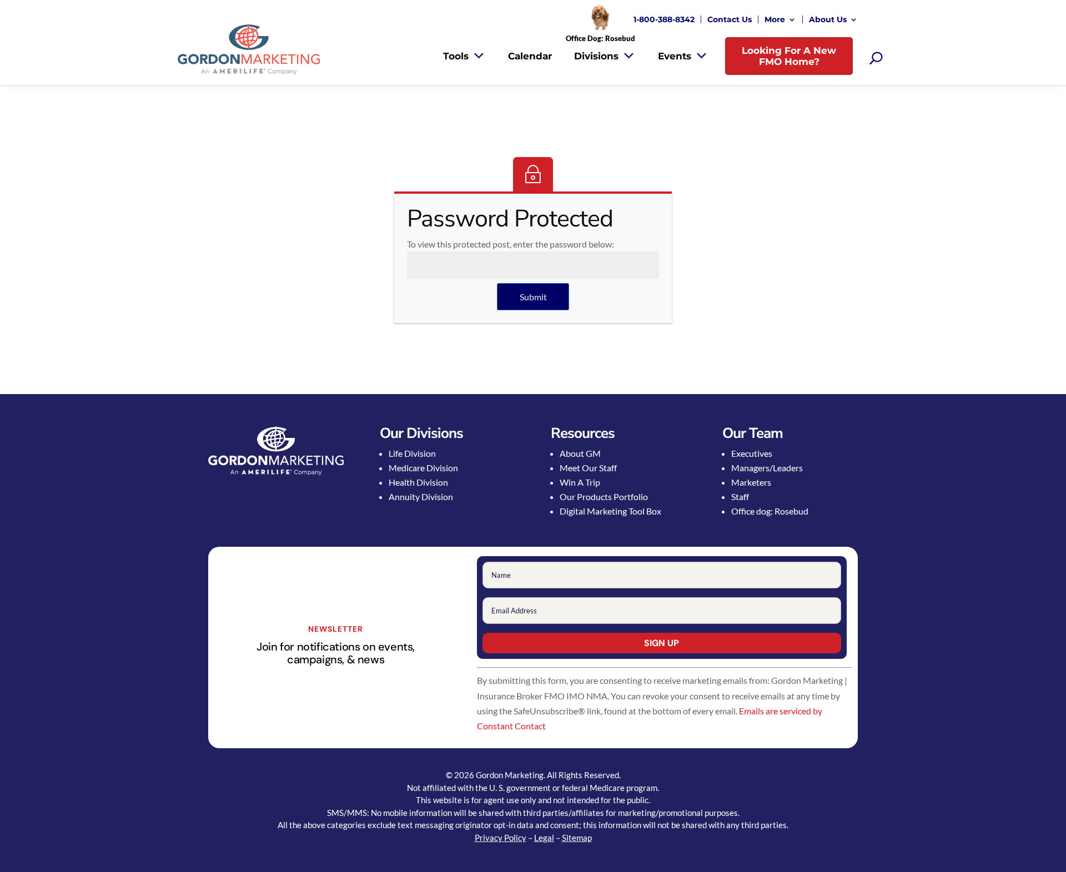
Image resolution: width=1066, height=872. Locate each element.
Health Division (418, 482)
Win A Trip (580, 482)
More (775, 19)
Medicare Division (423, 467)
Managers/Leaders (767, 467)
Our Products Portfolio (604, 496)
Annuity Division (421, 496)
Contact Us (729, 19)
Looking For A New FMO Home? (789, 56)
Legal (544, 838)
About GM (580, 453)
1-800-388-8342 (664, 19)
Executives (751, 453)
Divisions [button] (596, 56)
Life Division (412, 453)
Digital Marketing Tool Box (610, 511)
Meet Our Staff (588, 467)
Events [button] (674, 56)
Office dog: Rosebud (769, 511)
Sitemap (577, 838)
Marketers (751, 482)
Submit (533, 296)
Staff (740, 496)
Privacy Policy (500, 838)
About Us (828, 19)
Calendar (530, 56)
